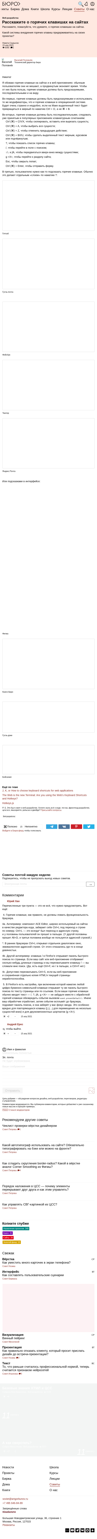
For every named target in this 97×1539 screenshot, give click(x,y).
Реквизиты (9, 1525)
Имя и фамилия (16, 1049)
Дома (25, 9)
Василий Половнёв (23, 60)
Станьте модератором (19, 1110)
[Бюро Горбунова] (11, 4)
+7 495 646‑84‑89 (13, 1503)
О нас (90, 9)
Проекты (8, 1473)
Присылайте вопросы (51, 810)
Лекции (67, 9)
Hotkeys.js (8, 803)
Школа (45, 9)
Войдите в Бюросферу (12, 831)
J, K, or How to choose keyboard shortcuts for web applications (37, 790)
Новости (8, 1467)
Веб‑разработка (9, 816)
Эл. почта (8, 1057)
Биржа (15, 9)
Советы (79, 9)
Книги (35, 9)
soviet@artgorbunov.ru (15, 1498)
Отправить (12, 1090)
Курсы (56, 9)
